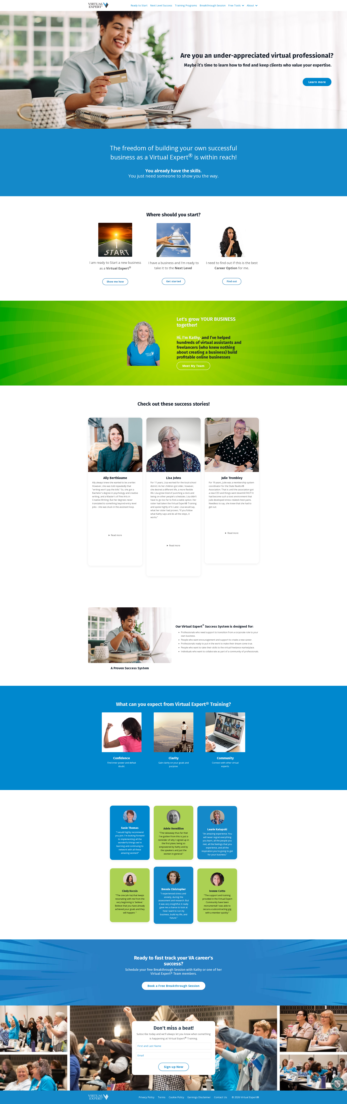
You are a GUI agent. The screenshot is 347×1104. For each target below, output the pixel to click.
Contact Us (220, 1097)
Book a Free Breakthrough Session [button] (173, 986)
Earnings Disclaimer (199, 1097)
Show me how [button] (115, 281)
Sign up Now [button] (173, 1067)
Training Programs (186, 5)
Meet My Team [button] (193, 366)
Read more (116, 535)
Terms (161, 1097)
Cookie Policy (176, 1097)
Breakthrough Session (213, 5)
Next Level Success (161, 5)
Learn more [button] (317, 82)
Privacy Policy (146, 1097)
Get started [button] (173, 281)
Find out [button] (232, 281)
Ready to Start (139, 5)
